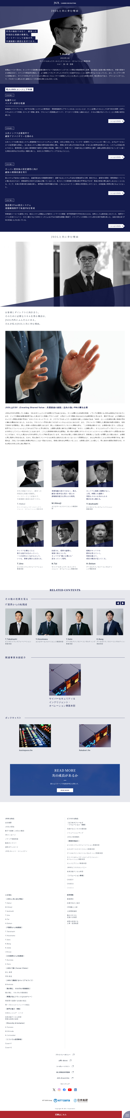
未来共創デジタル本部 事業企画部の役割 (14, 1018)
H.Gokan (8, 923)
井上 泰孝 (8, 972)
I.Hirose (8, 952)
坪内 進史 (8, 976)
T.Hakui (8, 903)
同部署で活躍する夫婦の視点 (15, 1001)
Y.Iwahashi (9, 911)
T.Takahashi (10, 931)
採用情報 (70, 895)
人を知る (8, 895)
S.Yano (8, 964)
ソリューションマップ (75, 833)
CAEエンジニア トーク (14, 1013)
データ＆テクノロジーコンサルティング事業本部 (85, 853)
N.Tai (7, 919)
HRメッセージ (10, 835)
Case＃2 (8, 1047)
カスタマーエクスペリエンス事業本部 (81, 849)
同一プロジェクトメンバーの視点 (17, 1005)
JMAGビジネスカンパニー (76, 867)
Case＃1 (8, 1043)
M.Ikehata (9, 984)
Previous (118, 603)
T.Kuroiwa (9, 960)
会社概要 (8, 823)
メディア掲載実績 (11, 839)
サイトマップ (65, 1084)
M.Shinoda (9, 1031)
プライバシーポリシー (63, 1054)
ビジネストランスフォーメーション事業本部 (83, 845)
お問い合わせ (63, 1060)
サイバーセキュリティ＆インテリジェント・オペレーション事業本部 (83, 858)
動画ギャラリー (11, 843)
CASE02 (70, 884)
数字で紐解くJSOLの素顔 (14, 831)
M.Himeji (8, 907)
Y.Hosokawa (10, 935)
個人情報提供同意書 (63, 1072)
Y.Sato (8, 940)
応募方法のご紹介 (73, 903)
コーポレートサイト (63, 1066)
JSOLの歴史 (9, 827)
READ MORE (65, 790)
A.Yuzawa (9, 1027)
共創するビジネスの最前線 (77, 829)
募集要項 (70, 899)
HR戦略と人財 (72, 907)
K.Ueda (8, 948)
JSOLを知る (9, 818)
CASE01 (70, 880)
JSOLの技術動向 (73, 837)
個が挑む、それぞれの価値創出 (16, 992)
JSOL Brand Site (63, 1078)
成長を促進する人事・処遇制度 (72, 922)
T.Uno (7, 915)
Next (123, 603)
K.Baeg (8, 944)
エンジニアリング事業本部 (77, 863)
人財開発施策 (72, 911)
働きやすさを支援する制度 (72, 916)
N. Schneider (10, 1035)
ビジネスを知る (72, 818)
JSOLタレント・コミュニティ (16, 851)
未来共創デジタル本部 (75, 871)
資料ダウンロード (11, 847)
